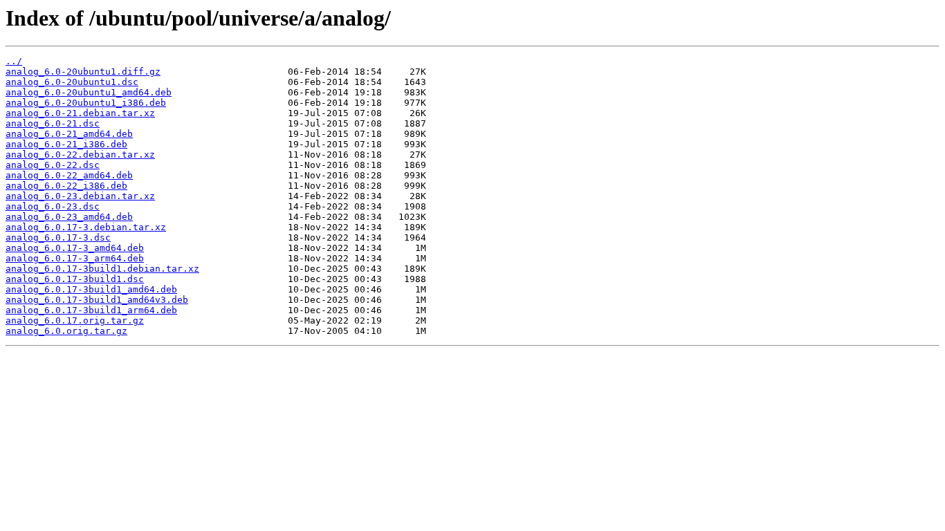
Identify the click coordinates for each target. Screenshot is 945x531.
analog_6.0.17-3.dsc (58, 237)
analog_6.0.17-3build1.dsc (75, 279)
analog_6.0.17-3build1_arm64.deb (91, 310)
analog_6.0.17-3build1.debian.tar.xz (102, 268)
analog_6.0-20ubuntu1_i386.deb (86, 102)
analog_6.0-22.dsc (53, 165)
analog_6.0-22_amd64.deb (69, 175)
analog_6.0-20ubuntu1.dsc (72, 82)
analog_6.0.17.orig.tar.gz (75, 320)
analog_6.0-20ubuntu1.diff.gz (83, 71)
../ (14, 61)
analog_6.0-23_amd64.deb (69, 217)
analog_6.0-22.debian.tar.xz (80, 154)
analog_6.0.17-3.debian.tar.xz (86, 227)
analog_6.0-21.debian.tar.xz (80, 113)
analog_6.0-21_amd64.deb (69, 134)
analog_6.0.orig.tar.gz (66, 331)
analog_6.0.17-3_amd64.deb (75, 248)
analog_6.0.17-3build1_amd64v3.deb (97, 300)
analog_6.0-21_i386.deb (66, 144)
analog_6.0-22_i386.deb (66, 185)
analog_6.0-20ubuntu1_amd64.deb (89, 92)
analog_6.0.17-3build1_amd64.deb (91, 289)
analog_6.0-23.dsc (53, 206)
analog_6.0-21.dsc (53, 123)
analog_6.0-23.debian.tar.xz (80, 196)
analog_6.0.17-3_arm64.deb (75, 258)
